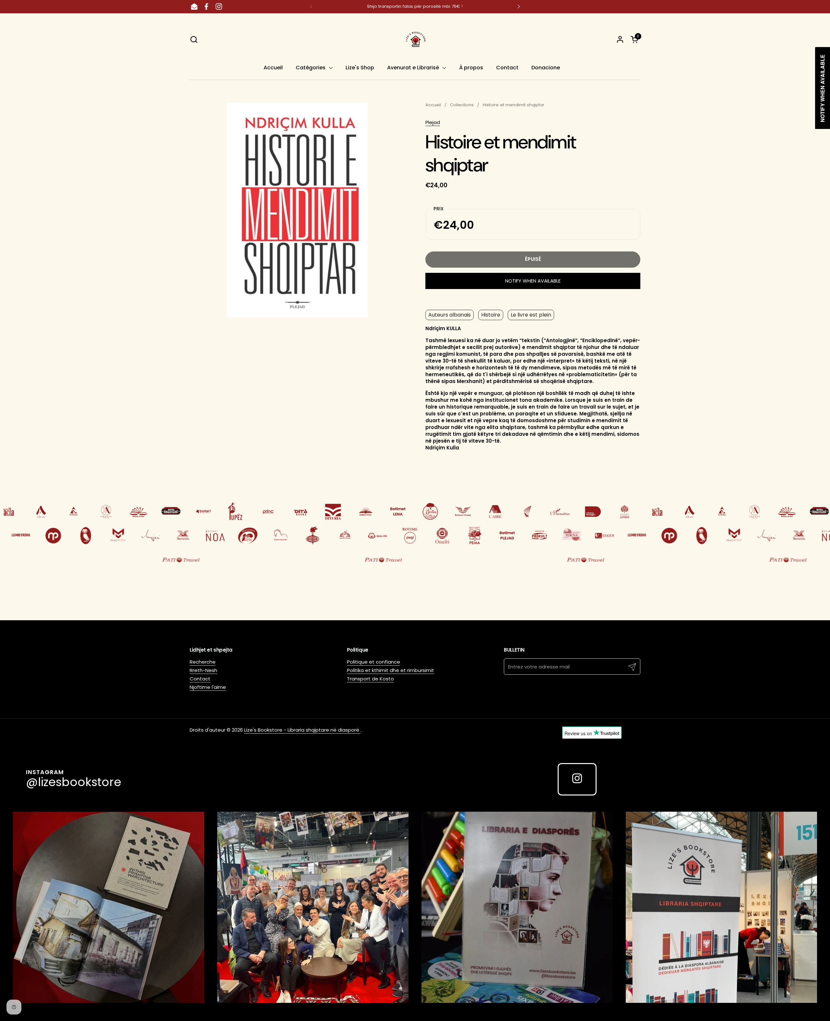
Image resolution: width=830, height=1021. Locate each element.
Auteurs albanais (449, 315)
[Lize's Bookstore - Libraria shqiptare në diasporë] (415, 39)
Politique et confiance (373, 661)
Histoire (490, 315)
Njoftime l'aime (208, 687)
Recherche (203, 661)
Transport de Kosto (370, 678)
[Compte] (620, 39)
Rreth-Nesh (203, 670)
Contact (200, 678)
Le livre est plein (531, 315)
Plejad (432, 122)
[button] (194, 39)
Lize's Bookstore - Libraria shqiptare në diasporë (302, 729)
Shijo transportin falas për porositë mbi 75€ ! (415, 6)
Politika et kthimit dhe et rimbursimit (390, 670)
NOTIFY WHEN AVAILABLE (533, 280)
